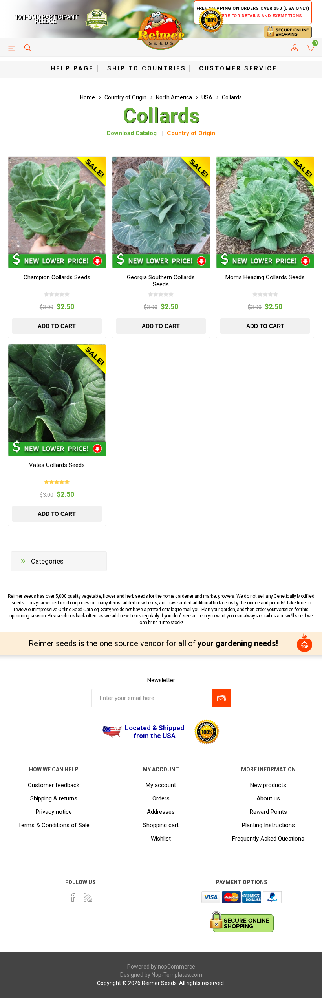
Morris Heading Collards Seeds (265, 277)
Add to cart (57, 326)
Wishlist (161, 838)
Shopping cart (161, 825)
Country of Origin (191, 133)
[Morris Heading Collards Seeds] (265, 205)
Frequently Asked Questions (268, 838)
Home (87, 97)
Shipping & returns (53, 798)
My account (161, 785)
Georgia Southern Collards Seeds (161, 281)
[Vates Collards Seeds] (57, 393)
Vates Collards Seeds (57, 465)
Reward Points (268, 811)
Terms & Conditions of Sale (54, 825)
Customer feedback (53, 785)
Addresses (161, 811)
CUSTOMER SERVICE (238, 68)
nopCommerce (176, 966)
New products (268, 785)
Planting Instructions (268, 825)
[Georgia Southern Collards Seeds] (161, 205)
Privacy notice (54, 811)
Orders (161, 798)
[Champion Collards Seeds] (57, 205)
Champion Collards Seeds (57, 277)
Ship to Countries (146, 68)
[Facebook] (73, 897)
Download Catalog (132, 133)
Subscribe (221, 698)
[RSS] (88, 897)
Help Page (72, 68)
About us (268, 798)
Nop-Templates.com (177, 975)
